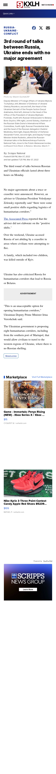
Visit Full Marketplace (42, 377)
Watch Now (47, 5)
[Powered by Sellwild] (47, 561)
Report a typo (11, 355)
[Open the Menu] (5, 5)
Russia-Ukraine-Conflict (11, 30)
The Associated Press (16, 219)
